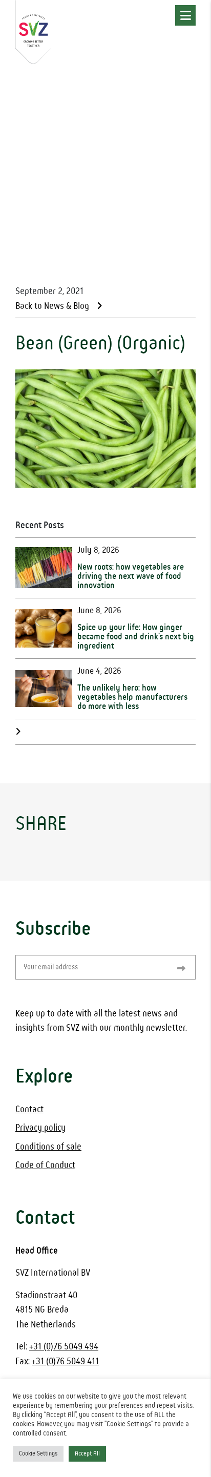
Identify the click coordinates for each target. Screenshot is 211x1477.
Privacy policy (40, 1128)
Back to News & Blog (52, 306)
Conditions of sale (48, 1147)
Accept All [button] (87, 1453)
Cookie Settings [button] (38, 1453)
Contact (29, 1109)
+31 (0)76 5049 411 (65, 1361)
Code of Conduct (45, 1165)
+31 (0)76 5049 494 (63, 1346)
